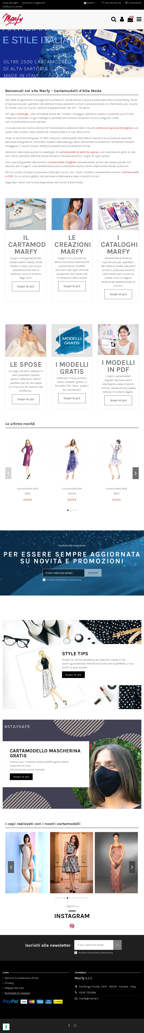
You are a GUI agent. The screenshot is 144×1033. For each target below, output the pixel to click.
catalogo (22, 114)
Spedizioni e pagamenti (33, 3)
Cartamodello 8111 (72, 488)
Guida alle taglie (11, 3)
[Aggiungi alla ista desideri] (45, 438)
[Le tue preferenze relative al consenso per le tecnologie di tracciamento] (6, 1027)
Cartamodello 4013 (27, 488)
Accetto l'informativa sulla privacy (64, 579)
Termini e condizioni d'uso (21, 978)
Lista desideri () (113, 3)
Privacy (9, 983)
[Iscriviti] (117, 945)
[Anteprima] (45, 451)
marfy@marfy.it (89, 998)
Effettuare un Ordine (12, 6)
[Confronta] (45, 445)
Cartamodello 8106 (116, 488)
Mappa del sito (14, 988)
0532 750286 (87, 992)
